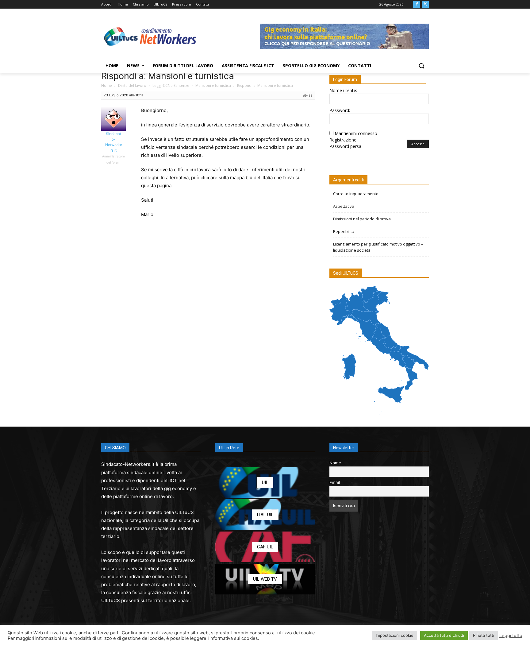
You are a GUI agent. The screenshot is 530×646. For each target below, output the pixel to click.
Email (334, 482)
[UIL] (265, 482)
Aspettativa (343, 206)
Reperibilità (343, 231)
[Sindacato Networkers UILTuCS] (150, 36)
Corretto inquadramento (355, 193)
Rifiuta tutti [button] (483, 635)
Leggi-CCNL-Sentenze (170, 85)
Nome (335, 462)
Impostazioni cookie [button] (394, 635)
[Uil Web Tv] (265, 579)
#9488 (307, 95)
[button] (421, 65)
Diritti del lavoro (132, 85)
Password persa (345, 146)
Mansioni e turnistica (213, 85)
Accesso (417, 143)
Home (106, 85)
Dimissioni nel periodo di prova (362, 219)
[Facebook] (416, 4)
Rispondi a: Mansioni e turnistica (167, 76)
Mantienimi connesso (356, 133)
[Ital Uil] (265, 514)
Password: (339, 110)
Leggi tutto (510, 635)
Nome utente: (343, 90)
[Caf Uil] (265, 547)
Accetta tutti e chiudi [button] (444, 635)
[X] (425, 4)
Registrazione (342, 140)
